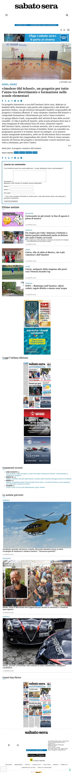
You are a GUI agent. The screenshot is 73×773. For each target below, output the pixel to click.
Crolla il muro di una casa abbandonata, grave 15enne (25, 487)
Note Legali (47, 764)
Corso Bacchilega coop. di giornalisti (58, 741)
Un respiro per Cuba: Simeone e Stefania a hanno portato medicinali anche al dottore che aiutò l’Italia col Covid (46, 235)
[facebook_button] (61, 30)
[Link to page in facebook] (9, 745)
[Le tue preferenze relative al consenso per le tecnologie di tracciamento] (70, 770)
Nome (6, 186)
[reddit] (18, 100)
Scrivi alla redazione (44, 767)
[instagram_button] (64, 30)
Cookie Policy (36, 764)
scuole (35, 152)
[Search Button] (64, 14)
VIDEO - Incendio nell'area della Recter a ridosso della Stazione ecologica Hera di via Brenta (38, 479)
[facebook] (2, 100)
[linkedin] (8, 100)
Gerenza (56, 764)
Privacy (27, 764)
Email (6, 190)
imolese (22, 152)
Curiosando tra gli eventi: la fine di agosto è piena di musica (47, 217)
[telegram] (21, 100)
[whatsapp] (15, 100)
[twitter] (5, 100)
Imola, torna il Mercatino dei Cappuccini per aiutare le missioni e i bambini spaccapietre (35, 608)
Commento (8, 181)
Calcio (16, 152)
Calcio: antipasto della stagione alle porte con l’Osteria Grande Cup (46, 270)
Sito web (7, 193)
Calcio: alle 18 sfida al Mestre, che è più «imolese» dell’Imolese (45, 253)
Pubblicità (64, 764)
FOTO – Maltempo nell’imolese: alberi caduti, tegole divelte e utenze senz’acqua (46, 287)
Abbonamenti (18, 764)
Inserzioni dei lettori (29, 767)
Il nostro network (38, 760)
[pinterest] (12, 100)
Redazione (9, 764)
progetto (29, 152)
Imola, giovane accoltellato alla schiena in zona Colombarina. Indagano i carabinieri (34, 667)
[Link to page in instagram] (18, 745)
